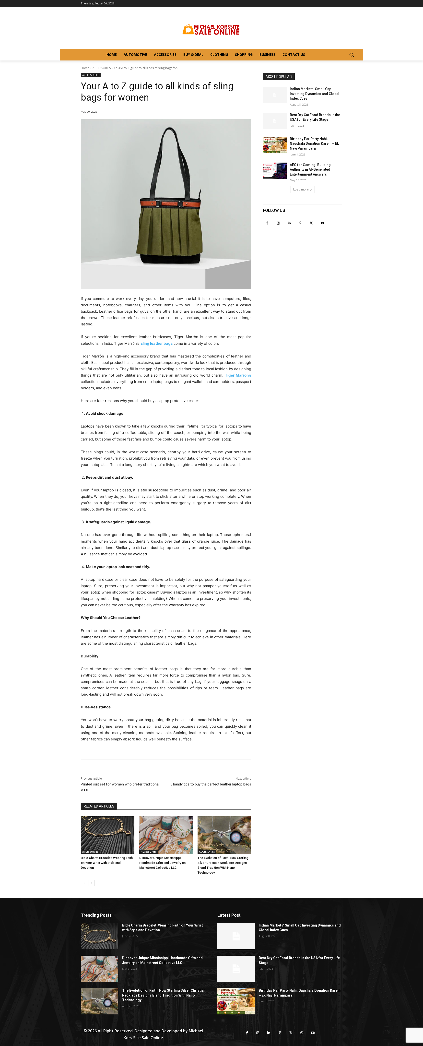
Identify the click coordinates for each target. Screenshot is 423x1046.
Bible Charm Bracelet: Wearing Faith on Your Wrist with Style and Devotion (107, 862)
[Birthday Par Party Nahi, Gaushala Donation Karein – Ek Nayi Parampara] (275, 145)
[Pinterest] (300, 223)
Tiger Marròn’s (238, 375)
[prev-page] (84, 883)
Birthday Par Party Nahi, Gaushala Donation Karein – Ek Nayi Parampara (314, 143)
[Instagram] (278, 223)
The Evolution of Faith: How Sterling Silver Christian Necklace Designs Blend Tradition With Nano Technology (164, 995)
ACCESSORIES (102, 68)
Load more (301, 189)
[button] (351, 54)
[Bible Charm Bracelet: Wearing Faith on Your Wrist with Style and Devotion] (107, 835)
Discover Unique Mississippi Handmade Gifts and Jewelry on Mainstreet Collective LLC (162, 862)
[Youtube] (322, 223)
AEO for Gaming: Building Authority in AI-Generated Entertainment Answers (310, 169)
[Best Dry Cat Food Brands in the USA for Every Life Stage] (275, 121)
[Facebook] (267, 223)
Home (85, 68)
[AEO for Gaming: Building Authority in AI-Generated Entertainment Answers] (275, 171)
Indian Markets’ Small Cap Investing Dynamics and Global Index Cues (314, 93)
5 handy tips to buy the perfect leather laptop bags (210, 784)
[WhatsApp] (302, 1033)
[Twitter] (311, 223)
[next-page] (92, 883)
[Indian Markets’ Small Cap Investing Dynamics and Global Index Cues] (275, 95)
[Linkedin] (289, 223)
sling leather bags (157, 343)
